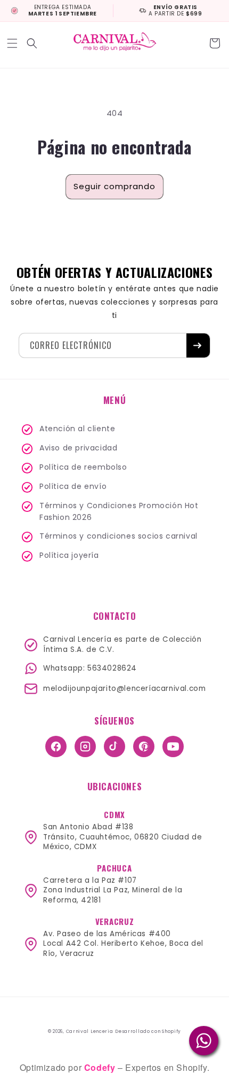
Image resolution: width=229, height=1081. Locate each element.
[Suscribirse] (198, 345)
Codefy (101, 1067)
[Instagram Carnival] (85, 746)
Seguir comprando (114, 186)
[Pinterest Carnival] (143, 746)
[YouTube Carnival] (173, 746)
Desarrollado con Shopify (148, 1031)
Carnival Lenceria (89, 1031)
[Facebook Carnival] (56, 746)
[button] (13, 43)
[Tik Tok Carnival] (114, 746)
